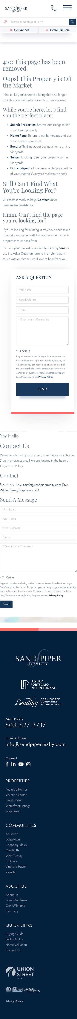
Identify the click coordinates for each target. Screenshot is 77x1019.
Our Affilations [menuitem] (15, 905)
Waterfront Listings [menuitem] (18, 806)
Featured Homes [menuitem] (16, 789)
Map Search (21, 30)
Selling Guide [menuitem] (14, 939)
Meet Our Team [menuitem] (16, 900)
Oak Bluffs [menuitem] (12, 850)
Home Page (18, 135)
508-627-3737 (55, 8)
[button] (72, 22)
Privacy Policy (45, 377)
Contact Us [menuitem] (13, 950)
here (61, 248)
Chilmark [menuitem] (11, 861)
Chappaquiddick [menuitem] (16, 845)
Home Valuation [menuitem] (16, 945)
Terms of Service (32, 405)
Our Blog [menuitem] (12, 911)
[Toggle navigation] (67, 8)
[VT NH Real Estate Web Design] (38, 973)
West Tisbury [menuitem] (14, 856)
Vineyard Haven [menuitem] (16, 866)
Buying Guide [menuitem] (15, 934)
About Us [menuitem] (12, 895)
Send (42, 389)
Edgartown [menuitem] (13, 839)
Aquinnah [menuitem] (12, 834)
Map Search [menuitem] (13, 811)
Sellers (15, 157)
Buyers (15, 146)
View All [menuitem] (11, 872)
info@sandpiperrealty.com (43, 485)
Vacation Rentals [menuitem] (16, 795)
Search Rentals (60, 30)
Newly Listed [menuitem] (14, 800)
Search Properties (22, 125)
